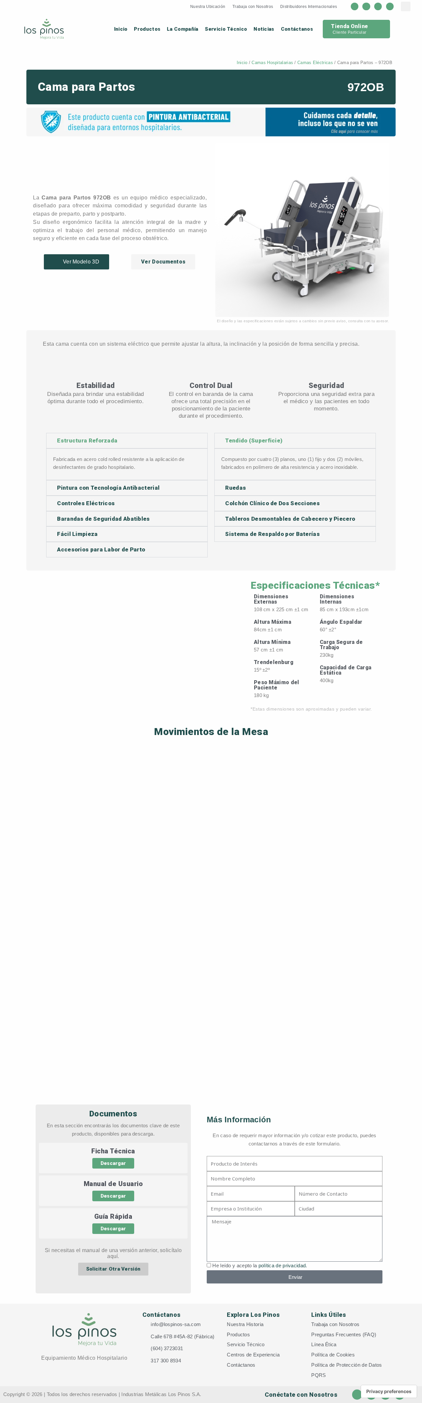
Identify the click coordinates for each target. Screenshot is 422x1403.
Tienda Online (349, 26)
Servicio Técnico (226, 29)
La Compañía (182, 29)
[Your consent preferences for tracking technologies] (389, 1391)
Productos (147, 29)
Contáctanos (297, 29)
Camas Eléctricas (315, 62)
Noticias (264, 29)
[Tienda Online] (378, 29)
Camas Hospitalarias (272, 62)
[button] (222, 230)
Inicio (121, 29)
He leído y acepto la (259, 1265)
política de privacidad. (282, 1265)
